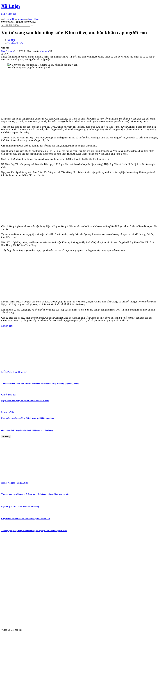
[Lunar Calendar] (26, 19)
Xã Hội (11, 40)
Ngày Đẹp (33, 19)
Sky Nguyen (7, 51)
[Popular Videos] (16, 19)
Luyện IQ (9, 19)
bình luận (44, 51)
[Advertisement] (79, 93)
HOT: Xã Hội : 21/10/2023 (14, 483)
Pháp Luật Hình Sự (15, 43)
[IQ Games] (2, 19)
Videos (21, 19)
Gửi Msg (6, 436)
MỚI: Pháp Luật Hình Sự (13, 372)
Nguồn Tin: (7, 325)
